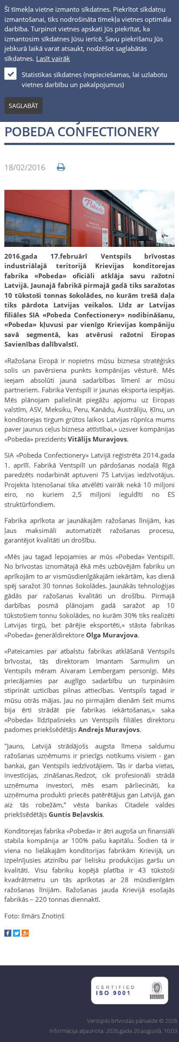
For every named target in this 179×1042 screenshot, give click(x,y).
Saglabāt (23, 105)
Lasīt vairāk (53, 58)
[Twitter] (16, 934)
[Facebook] (7, 934)
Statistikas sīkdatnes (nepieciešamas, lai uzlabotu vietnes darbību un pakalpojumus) (94, 79)
